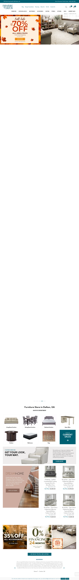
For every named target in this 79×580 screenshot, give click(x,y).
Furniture (13, 11)
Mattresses (32, 11)
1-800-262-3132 (72, 1)
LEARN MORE (61, 461)
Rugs (65, 11)
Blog (23, 6)
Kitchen (59, 11)
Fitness (53, 11)
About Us (43, 6)
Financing (37, 6)
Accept (63, 578)
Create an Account (72, 13)
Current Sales (71, 11)
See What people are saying (39, 554)
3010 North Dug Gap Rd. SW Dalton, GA (12, 1)
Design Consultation (29, 6)
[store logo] (8, 7)
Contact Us (52, 6)
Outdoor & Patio (23, 11)
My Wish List (71, 6)
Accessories (40, 11)
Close (67, 578)
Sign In (66, 13)
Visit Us (47, 6)
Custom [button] (47, 11)
